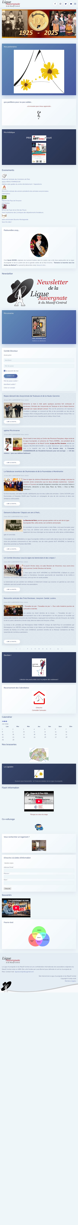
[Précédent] (16, 648)
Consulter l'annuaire (39, 710)
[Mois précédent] (4, 721)
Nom (6, 880)
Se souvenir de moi (11, 371)
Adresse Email (9, 867)
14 (50, 648)
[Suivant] (61, 648)
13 (46, 648)
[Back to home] (11, 4)
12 (42, 648)
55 (58, 648)
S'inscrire (39, 708)
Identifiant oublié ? (10, 384)
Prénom (7, 873)
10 (35, 648)
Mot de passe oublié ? (11, 381)
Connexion (10, 376)
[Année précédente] (2, 721)
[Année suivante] (5, 721)
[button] (75, 4)
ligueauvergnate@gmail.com (24, 972)
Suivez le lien (41, 265)
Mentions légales (70, 981)
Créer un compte (9, 388)
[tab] (24, 35)
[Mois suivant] (6, 721)
